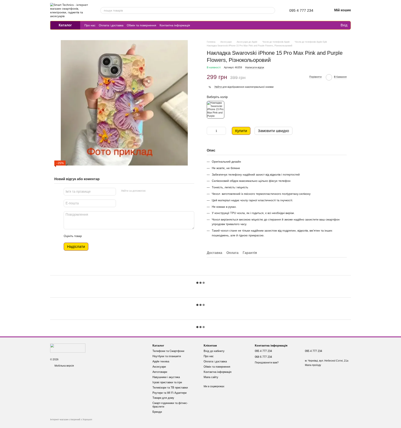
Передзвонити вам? (267, 362)
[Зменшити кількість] (210, 131)
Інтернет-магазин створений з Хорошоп (71, 419)
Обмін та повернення (141, 25)
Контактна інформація (175, 25)
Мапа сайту (211, 377)
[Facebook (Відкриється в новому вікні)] (206, 25)
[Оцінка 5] (115, 235)
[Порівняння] (320, 25)
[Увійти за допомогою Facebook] (150, 191)
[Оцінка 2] (95, 235)
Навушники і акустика (166, 377)
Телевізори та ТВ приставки (170, 387)
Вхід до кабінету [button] (214, 351)
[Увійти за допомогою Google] (156, 191)
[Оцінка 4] (108, 235)
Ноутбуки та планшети (166, 356)
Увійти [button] (218, 86)
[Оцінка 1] (88, 235)
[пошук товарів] (271, 10)
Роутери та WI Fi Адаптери (169, 392)
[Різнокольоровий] (215, 109)
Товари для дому (163, 397)
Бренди (157, 411)
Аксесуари (159, 366)
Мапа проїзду (313, 365)
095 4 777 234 (301, 10)
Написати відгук (254, 67)
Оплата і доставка (111, 25)
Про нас (89, 25)
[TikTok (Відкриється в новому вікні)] (201, 25)
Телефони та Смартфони (168, 351)
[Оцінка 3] (102, 235)
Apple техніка (160, 361)
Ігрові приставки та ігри (167, 382)
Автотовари (159, 371)
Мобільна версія (64, 365)
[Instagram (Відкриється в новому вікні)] (196, 25)
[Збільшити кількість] (223, 131)
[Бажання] (328, 25)
